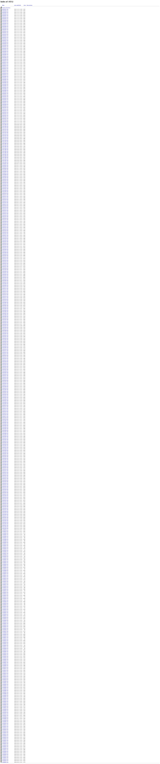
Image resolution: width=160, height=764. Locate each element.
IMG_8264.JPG (5, 395)
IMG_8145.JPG (5, 247)
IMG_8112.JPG (5, 196)
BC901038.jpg (5, 10)
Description (29, 5)
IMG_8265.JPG (5, 397)
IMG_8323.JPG (5, 487)
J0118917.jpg (5, 734)
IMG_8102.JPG (5, 180)
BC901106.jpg (5, 116)
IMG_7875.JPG (5, 135)
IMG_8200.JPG (5, 333)
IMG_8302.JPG (5, 455)
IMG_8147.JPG (5, 250)
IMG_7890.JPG (5, 158)
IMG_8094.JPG (5, 168)
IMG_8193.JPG (5, 322)
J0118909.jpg (5, 721)
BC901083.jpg (5, 80)
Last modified (17, 5)
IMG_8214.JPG (5, 355)
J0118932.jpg (5, 757)
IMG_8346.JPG (5, 523)
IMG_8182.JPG (5, 305)
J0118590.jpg (5, 542)
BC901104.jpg (5, 113)
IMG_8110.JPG (5, 193)
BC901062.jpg (5, 48)
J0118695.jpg (5, 704)
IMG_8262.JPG (5, 392)
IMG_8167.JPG (5, 282)
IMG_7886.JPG (5, 152)
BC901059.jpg (5, 43)
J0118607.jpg (5, 568)
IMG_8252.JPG (5, 377)
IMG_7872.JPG (5, 130)
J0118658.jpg (5, 648)
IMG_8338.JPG (5, 511)
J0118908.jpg (5, 720)
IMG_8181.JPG (5, 303)
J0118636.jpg (5, 614)
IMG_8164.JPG (5, 277)
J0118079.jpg (5, 531)
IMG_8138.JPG (5, 236)
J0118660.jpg (5, 651)
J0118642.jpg (5, 623)
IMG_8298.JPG (5, 448)
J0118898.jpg (5, 716)
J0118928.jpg (5, 751)
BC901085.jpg (5, 84)
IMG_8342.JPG (5, 517)
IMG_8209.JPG (5, 347)
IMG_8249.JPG (5, 372)
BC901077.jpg (5, 71)
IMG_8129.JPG (5, 222)
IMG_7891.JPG (5, 160)
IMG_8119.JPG (5, 207)
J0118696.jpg (5, 706)
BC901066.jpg (5, 54)
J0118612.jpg (5, 576)
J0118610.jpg (5, 573)
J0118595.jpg (5, 550)
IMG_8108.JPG (5, 190)
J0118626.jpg (5, 598)
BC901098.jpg (5, 104)
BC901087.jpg (5, 87)
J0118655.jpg (5, 643)
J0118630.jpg (5, 604)
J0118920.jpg (5, 738)
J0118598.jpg (5, 554)
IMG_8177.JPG (5, 297)
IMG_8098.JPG (5, 174)
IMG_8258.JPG (5, 386)
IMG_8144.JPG (5, 246)
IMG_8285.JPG (5, 428)
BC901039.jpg (5, 12)
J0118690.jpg (5, 696)
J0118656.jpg (5, 645)
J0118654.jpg (5, 642)
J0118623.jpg (5, 593)
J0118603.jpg (5, 562)
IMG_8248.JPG (5, 370)
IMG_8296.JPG (5, 445)
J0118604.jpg (5, 564)
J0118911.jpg (5, 724)
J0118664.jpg (5, 657)
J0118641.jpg (5, 621)
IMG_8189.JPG (5, 316)
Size (25, 5)
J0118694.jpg (5, 702)
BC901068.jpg (5, 57)
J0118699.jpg (5, 710)
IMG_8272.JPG (5, 408)
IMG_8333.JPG (5, 503)
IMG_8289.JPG (5, 434)
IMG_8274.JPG (5, 411)
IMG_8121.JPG (5, 210)
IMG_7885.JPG (5, 151)
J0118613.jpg (5, 578)
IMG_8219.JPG (5, 363)
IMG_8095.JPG (5, 169)
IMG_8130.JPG (5, 224)
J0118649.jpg (5, 634)
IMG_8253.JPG (5, 378)
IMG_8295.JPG (5, 444)
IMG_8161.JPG (5, 272)
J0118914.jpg (5, 729)
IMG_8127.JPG (5, 219)
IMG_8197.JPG (5, 328)
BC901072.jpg (5, 63)
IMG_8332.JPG (5, 501)
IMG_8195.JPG (5, 325)
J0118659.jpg (5, 649)
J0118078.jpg (5, 529)
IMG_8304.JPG (5, 458)
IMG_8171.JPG (5, 288)
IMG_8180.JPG (5, 302)
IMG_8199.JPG (5, 331)
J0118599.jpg (5, 556)
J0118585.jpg (5, 534)
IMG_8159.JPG (5, 269)
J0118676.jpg (5, 676)
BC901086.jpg (5, 85)
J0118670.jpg (5, 667)
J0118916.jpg (5, 732)
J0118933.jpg (5, 759)
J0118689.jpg (5, 695)
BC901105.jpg (5, 115)
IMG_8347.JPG (5, 525)
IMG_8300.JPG (5, 451)
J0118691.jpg (5, 698)
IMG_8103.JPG (5, 182)
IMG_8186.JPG (5, 311)
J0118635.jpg (5, 612)
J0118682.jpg (5, 684)
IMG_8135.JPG (5, 232)
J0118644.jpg (5, 626)
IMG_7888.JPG (5, 155)
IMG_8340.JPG (5, 514)
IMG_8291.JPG (5, 437)
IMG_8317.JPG (5, 478)
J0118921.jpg (5, 740)
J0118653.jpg (5, 640)
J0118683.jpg (5, 685)
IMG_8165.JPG (5, 278)
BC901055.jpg (5, 37)
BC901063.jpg (5, 49)
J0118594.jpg (5, 548)
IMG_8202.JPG (5, 336)
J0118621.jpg (5, 590)
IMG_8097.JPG (5, 172)
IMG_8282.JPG (5, 423)
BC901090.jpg (5, 91)
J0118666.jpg (5, 660)
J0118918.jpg (5, 735)
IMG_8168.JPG (5, 283)
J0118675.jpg (5, 674)
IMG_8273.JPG (5, 409)
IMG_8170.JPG (5, 286)
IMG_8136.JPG (5, 233)
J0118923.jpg (5, 743)
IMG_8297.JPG (5, 447)
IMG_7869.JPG (5, 126)
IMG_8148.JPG (5, 252)
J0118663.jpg (5, 656)
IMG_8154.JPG (5, 261)
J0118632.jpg (5, 607)
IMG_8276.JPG (5, 414)
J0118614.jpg (5, 579)
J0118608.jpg (5, 570)
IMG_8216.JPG (5, 358)
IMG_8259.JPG (5, 388)
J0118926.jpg (5, 748)
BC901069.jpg (5, 59)
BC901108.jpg (5, 119)
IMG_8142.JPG (5, 243)
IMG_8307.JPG (5, 462)
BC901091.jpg (5, 93)
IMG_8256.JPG (5, 383)
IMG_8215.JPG (5, 356)
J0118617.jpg (5, 584)
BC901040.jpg (5, 13)
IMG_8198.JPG (5, 330)
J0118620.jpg (5, 589)
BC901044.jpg (5, 20)
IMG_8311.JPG (5, 469)
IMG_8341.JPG (5, 515)
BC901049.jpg (5, 27)
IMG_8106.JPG (5, 186)
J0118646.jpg (5, 629)
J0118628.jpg (5, 601)
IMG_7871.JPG (5, 129)
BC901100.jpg (5, 107)
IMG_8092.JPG (5, 165)
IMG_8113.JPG (5, 197)
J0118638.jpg (5, 617)
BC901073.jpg (5, 65)
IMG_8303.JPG (5, 456)
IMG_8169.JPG (5, 285)
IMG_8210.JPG (5, 349)
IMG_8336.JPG (5, 508)
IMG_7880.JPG (5, 143)
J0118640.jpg (5, 620)
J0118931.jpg (5, 755)
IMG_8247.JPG (5, 369)
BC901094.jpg (5, 98)
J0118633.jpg (5, 609)
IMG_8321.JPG (5, 484)
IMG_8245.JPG (5, 366)
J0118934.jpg (5, 760)
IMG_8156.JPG (5, 264)
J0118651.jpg (5, 637)
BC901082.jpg (5, 79)
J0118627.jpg (5, 600)
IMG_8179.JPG (5, 300)
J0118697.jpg (5, 707)
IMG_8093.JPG (5, 166)
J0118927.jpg (5, 749)
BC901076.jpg (5, 70)
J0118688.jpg (5, 693)
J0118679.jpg (5, 679)
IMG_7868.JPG (5, 124)
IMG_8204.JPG (5, 339)
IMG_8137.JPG (5, 235)
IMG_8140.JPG (5, 239)
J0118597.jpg (5, 553)
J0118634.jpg (5, 610)
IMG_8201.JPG (5, 335)
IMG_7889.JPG (5, 157)
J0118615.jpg (5, 581)
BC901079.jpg (5, 74)
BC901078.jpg (5, 73)
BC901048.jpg (5, 26)
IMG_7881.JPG (5, 144)
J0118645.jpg (5, 628)
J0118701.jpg (5, 713)
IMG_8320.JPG (5, 483)
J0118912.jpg (5, 726)
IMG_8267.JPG (5, 400)
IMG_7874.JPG (5, 133)
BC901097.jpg (5, 102)
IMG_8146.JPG (5, 249)
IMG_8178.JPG (5, 299)
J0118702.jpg (5, 715)
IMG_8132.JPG (5, 227)
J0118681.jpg (5, 682)
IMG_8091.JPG (5, 163)
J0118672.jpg (5, 670)
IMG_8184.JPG (5, 308)
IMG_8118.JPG (5, 205)
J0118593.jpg (5, 547)
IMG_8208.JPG (5, 345)
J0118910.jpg (5, 723)
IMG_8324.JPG (5, 489)
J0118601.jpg (5, 559)
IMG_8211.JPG (5, 350)
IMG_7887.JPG (5, 154)
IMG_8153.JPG (5, 260)
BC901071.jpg (5, 62)
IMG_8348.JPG (5, 526)
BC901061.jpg (5, 46)
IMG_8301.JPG (5, 453)
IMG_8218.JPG (5, 361)
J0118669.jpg (5, 665)
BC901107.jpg (5, 118)
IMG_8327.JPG (5, 494)
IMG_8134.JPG (5, 230)
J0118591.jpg (5, 543)
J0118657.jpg (5, 646)
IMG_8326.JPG (5, 492)
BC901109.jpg (5, 121)
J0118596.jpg (5, 551)
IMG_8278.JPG (5, 417)
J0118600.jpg (5, 557)
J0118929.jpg (5, 752)
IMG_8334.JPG (5, 504)
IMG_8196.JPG (5, 327)
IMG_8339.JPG (5, 512)
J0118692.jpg (5, 699)
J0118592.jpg (5, 545)
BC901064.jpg (5, 51)
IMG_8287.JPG (5, 431)
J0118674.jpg (5, 673)
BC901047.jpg (5, 24)
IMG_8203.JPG (5, 338)
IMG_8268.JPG (5, 402)
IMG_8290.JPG (5, 436)
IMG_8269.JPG (5, 403)
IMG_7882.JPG (5, 146)
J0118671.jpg (5, 668)
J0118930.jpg (5, 754)
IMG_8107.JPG (5, 188)
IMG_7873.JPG (5, 132)
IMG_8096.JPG (5, 171)
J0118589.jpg (5, 540)
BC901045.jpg (5, 21)
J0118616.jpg (5, 582)
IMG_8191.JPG (5, 319)
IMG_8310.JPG (5, 467)
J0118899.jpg (5, 718)
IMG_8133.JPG (5, 229)
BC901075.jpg (5, 68)
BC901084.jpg (5, 82)
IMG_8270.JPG (5, 405)
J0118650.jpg (5, 635)
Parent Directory (6, 7)
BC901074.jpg (5, 66)
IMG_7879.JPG (5, 141)
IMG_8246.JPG (5, 367)
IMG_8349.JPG (5, 528)
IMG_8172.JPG (5, 289)
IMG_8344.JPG (5, 520)
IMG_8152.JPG (5, 258)
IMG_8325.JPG (5, 490)
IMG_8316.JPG (5, 476)
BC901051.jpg (5, 31)
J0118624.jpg (5, 595)
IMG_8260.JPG (5, 389)
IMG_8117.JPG (5, 204)
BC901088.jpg (5, 88)
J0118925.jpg (5, 746)
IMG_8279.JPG (5, 419)
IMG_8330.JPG (5, 498)
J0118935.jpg (5, 762)
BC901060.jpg (5, 45)
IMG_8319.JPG (5, 481)
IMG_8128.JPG (5, 221)
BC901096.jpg (5, 101)
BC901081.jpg (5, 77)
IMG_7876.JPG (5, 137)
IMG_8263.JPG (5, 394)
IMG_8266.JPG (5, 398)
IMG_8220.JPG (5, 364)
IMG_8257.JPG (5, 384)
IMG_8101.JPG (5, 179)
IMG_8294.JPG (5, 442)
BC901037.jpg (5, 9)
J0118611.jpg (5, 575)
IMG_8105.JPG (5, 185)
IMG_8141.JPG (5, 241)
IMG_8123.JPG (5, 213)
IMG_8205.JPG (5, 341)
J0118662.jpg (5, 654)
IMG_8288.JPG (5, 433)
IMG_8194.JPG (5, 324)
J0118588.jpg (5, 539)
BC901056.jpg (5, 38)
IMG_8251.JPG (5, 375)
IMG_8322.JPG (5, 486)
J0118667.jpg (5, 662)
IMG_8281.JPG (5, 422)
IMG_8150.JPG (5, 255)
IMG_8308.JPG (5, 464)
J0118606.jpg (5, 567)
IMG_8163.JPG (5, 275)
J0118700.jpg (5, 712)
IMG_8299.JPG (5, 450)
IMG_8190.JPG (5, 317)
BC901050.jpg (5, 29)
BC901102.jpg (5, 110)
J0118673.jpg (5, 671)
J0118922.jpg (5, 741)
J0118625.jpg (5, 596)
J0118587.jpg (5, 537)
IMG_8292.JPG (5, 439)
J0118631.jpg (5, 606)
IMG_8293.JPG (5, 441)
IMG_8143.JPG (5, 244)
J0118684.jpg (5, 687)
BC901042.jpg (5, 17)
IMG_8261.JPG (5, 391)
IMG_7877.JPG (5, 138)
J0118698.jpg (5, 709)
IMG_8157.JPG (5, 266)
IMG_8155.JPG (5, 263)
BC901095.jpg (5, 99)
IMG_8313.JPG (5, 472)
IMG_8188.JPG (5, 314)
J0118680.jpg (5, 681)
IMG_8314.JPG (5, 473)
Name (3, 5)
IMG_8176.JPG (5, 296)
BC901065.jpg (5, 52)
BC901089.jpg (5, 90)
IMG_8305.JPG (5, 459)
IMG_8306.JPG (5, 461)
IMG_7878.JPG (5, 140)
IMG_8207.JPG (5, 344)
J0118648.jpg (5, 632)
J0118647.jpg (5, 631)
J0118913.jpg (5, 727)
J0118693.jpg (5, 701)
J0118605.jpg (5, 565)
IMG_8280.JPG (5, 420)
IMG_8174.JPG (5, 292)
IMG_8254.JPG (5, 380)
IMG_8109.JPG (5, 191)
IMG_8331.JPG (5, 500)
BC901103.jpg (5, 112)
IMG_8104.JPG (5, 183)
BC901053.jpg (5, 34)
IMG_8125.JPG (5, 216)
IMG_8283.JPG (5, 425)
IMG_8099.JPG (5, 176)
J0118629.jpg (5, 603)
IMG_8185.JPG (5, 310)
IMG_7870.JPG (5, 127)
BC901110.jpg (5, 123)
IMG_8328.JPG (5, 495)
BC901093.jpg (5, 96)
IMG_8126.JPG (5, 218)
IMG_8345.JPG (5, 522)
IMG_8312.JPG (5, 470)
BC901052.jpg (5, 32)
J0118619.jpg (5, 587)
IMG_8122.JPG (5, 211)
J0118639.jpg (5, 618)
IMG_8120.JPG (5, 208)
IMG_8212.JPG (5, 352)
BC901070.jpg (5, 60)
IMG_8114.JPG (5, 199)
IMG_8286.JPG (5, 430)
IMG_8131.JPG (5, 225)
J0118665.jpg (5, 659)
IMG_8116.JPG (5, 202)
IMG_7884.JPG (5, 149)
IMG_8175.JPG (5, 294)
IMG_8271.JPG (5, 406)
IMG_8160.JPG (5, 271)
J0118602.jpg (5, 561)
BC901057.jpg (5, 40)
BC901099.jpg (5, 105)
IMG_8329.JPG (5, 497)
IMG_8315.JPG (5, 475)
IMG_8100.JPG (5, 177)
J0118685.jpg (5, 688)
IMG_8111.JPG (5, 194)
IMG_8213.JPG (5, 353)
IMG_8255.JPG (5, 381)
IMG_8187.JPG (5, 313)
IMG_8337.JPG (5, 509)
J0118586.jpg (5, 536)
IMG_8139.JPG (5, 238)
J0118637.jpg (5, 615)
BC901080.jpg (5, 76)
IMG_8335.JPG (5, 506)
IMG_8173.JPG (5, 291)
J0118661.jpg (5, 653)
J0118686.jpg (5, 690)
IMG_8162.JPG (5, 274)
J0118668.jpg (5, 663)
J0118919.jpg (5, 737)
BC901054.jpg (5, 35)
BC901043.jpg (5, 18)
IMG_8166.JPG (5, 280)
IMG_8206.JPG (5, 342)
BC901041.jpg (5, 15)
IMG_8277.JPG (5, 416)
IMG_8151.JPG (5, 257)
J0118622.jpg (5, 592)
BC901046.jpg (5, 23)
